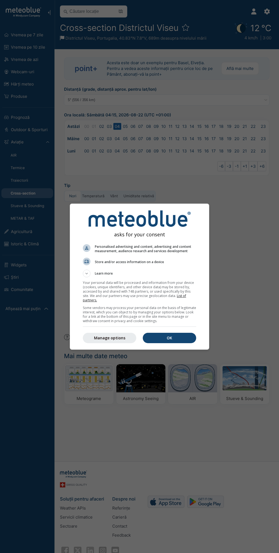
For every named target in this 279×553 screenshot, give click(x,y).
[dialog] (139, 277)
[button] (139, 273)
